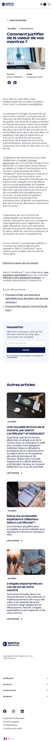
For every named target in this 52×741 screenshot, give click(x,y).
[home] (8, 4)
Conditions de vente (12, 728)
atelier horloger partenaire (20, 161)
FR (9, 739)
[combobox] (8, 738)
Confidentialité (10, 725)
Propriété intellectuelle (13, 718)
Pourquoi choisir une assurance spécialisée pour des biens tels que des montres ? (26, 298)
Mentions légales (11, 722)
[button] (43, 4)
